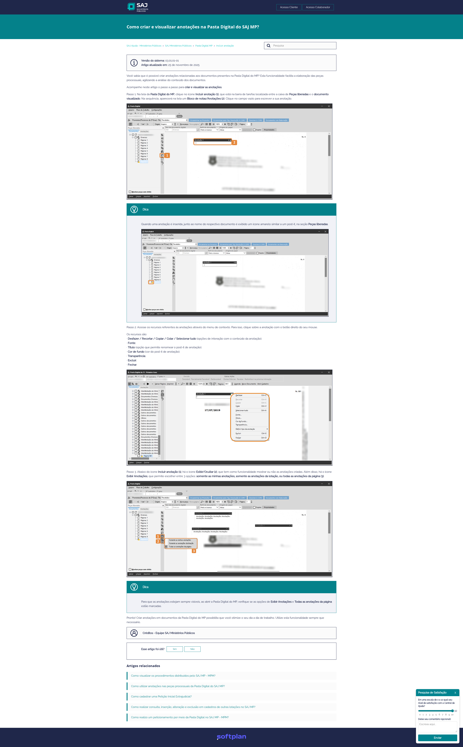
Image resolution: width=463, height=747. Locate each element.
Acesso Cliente (289, 7)
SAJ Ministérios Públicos (178, 45)
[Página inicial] (138, 7)
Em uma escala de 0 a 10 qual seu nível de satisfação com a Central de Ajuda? (436, 703)
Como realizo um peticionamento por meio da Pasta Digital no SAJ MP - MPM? (180, 717)
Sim (175, 649)
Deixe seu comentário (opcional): (434, 719)
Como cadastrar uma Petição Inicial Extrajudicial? (161, 696)
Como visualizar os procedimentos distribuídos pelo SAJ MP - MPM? (173, 675)
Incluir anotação (225, 45)
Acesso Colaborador (318, 7)
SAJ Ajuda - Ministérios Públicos (144, 45)
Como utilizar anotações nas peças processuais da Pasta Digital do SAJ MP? (178, 686)
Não (192, 649)
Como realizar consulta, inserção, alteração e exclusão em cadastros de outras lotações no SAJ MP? (193, 707)
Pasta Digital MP (204, 45)
